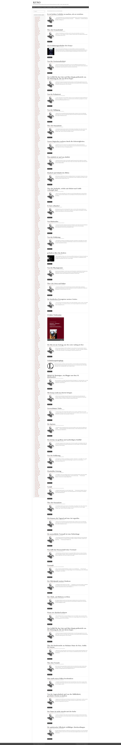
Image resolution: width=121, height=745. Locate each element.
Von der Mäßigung (53, 110)
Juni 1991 (36, 464)
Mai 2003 (36, 305)
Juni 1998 (36, 370)
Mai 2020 (36, 78)
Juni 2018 (36, 103)
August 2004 (37, 288)
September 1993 (37, 434)
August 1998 (37, 368)
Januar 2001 (37, 336)
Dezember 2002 (37, 310)
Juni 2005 (36, 277)
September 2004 (37, 287)
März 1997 (36, 387)
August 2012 (37, 181)
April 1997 (36, 386)
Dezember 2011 (37, 190)
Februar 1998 (37, 375)
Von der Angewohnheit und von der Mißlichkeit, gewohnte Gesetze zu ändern (64, 695)
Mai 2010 (36, 211)
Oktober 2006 (37, 259)
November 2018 (37, 98)
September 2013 (37, 167)
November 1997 (37, 378)
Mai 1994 (36, 425)
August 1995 (37, 408)
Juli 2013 (36, 169)
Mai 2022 (36, 51)
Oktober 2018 (37, 99)
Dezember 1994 (37, 417)
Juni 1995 (36, 410)
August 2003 (37, 301)
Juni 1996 (36, 397)
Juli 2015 (36, 142)
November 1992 (37, 445)
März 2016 (36, 133)
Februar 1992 (37, 455)
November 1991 (37, 458)
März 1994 (36, 427)
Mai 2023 (36, 38)
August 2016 (37, 128)
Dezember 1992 (37, 444)
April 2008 (36, 239)
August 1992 (37, 448)
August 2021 (37, 61)
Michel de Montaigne (50, 15)
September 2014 (37, 153)
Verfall (49, 487)
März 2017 (36, 120)
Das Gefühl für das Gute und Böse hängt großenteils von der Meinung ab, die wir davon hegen (66, 77)
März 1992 (36, 454)
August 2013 (37, 168)
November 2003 (37, 298)
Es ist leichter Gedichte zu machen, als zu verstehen (65, 14)
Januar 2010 (37, 216)
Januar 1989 (37, 496)
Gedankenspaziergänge (55, 360)
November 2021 (37, 58)
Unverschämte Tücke (54, 408)
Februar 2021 (37, 68)
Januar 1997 (37, 389)
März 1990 (36, 480)
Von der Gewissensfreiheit (56, 61)
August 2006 (37, 261)
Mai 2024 (36, 24)
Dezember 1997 (37, 377)
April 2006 (36, 266)
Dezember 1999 (37, 350)
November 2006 (37, 258)
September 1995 (37, 407)
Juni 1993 (36, 437)
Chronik (44, 7)
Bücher (34, 7)
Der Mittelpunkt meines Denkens (59, 581)
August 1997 (37, 381)
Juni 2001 (36, 330)
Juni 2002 (36, 317)
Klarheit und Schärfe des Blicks (58, 173)
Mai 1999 (36, 358)
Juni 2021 (36, 63)
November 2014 (37, 151)
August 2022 (37, 48)
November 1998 (37, 365)
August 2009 (37, 221)
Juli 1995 (36, 409)
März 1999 (36, 360)
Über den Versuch (53, 663)
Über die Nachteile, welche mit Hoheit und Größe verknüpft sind (64, 189)
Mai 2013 (36, 171)
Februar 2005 (37, 281)
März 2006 (36, 267)
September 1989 (37, 487)
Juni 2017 (36, 117)
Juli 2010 (36, 209)
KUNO (36, 2)
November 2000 (37, 338)
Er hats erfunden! (53, 206)
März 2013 (36, 173)
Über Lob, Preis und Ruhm (56, 283)
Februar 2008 (37, 241)
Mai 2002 (36, 318)
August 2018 (37, 101)
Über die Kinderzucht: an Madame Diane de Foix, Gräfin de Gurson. (66, 646)
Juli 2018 (36, 102)
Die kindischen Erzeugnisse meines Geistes (62, 299)
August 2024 (37, 21)
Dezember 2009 (37, 217)
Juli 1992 (36, 449)
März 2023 (36, 40)
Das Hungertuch (39, 7)
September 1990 (37, 474)
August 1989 (37, 488)
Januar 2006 (37, 269)
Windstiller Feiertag (54, 471)
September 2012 (37, 180)
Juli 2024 (36, 22)
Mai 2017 (36, 118)
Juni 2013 (36, 170)
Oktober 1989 (37, 486)
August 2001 (37, 328)
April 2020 (36, 79)
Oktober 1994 (37, 419)
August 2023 (37, 34)
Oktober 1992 (37, 446)
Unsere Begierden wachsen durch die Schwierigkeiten (65, 141)
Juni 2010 (36, 210)
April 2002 (36, 319)
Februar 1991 (37, 468)
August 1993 (37, 435)
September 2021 (37, 60)
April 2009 (36, 226)
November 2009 (37, 218)
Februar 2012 (37, 188)
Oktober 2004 (37, 286)
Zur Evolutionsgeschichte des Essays (59, 45)
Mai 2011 (36, 198)
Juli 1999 (36, 356)
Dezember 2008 (37, 230)
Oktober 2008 (37, 232)
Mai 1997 (36, 385)
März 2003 (36, 307)
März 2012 (36, 187)
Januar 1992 (37, 456)
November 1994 (37, 418)
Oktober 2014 (37, 152)
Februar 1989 (37, 495)
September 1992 (37, 447)
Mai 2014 (36, 158)
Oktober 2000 (37, 339)
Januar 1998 (37, 376)
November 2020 (37, 71)
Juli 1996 (36, 396)
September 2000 (37, 340)
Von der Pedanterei (54, 94)
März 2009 (36, 227)
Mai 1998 (36, 371)
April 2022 (36, 52)
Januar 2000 (37, 349)
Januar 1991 (37, 469)
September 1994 (37, 420)
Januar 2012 (37, 189)
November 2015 (37, 138)
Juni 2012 (36, 183)
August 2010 (37, 208)
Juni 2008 (36, 237)
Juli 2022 (36, 49)
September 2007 (37, 247)
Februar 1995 (37, 415)
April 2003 (36, 306)
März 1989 (36, 494)
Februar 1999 (37, 361)
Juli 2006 (36, 262)
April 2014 (36, 159)
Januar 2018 (37, 109)
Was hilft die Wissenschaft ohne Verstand (61, 550)
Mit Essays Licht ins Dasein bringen (59, 393)
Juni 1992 (36, 450)
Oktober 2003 (37, 299)
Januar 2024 (37, 29)
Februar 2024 (37, 28)
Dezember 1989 (37, 484)
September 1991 (37, 460)
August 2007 (37, 248)
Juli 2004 (36, 289)
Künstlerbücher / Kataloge (51, 7)
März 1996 (36, 400)
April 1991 (36, 466)
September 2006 (37, 260)
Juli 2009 (36, 222)
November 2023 (37, 31)
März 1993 (36, 440)
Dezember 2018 (37, 97)
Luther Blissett (50, 316)
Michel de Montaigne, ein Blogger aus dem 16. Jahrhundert (63, 376)
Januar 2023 (37, 42)
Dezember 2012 (37, 177)
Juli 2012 (36, 182)
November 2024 (37, 18)
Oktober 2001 (37, 326)
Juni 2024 (36, 23)
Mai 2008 (36, 238)
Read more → (50, 41)
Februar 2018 (37, 108)
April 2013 (36, 172)
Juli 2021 (36, 62)
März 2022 (36, 53)
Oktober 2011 (37, 192)
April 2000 (36, 346)
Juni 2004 (36, 290)
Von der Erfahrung (53, 237)
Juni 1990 (36, 477)
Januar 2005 (37, 282)
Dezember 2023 (37, 30)
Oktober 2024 (37, 19)
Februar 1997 (37, 388)
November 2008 (37, 231)
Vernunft (50, 565)
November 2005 (37, 271)
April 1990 (36, 479)
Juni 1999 (36, 357)
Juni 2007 (36, 250)
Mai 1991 (36, 465)
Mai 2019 (36, 91)
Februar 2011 (37, 201)
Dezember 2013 (37, 163)
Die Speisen (51, 424)
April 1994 (36, 426)
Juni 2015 (36, 143)
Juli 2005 (36, 276)
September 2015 (37, 140)
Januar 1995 (37, 416)
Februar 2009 (37, 228)
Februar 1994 (37, 428)
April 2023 (36, 39)
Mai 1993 (36, 438)
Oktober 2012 (37, 179)
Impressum (59, 7)
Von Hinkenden (52, 221)
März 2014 (36, 160)
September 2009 (37, 220)
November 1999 (37, 351)
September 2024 (37, 20)
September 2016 (37, 127)
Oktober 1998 (37, 366)
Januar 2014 (37, 162)
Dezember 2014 (37, 150)
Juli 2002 (36, 316)
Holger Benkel (49, 254)
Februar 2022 (37, 54)
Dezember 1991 (37, 457)
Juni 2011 (36, 197)
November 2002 (37, 311)
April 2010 (36, 212)
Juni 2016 (36, 130)
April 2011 (36, 199)
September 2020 (37, 73)
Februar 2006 (37, 268)
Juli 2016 (36, 129)
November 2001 (37, 325)
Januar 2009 (37, 229)
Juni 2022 (36, 50)
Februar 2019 (37, 94)
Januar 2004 (37, 296)
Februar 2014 (37, 161)
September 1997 (37, 380)
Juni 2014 (36, 157)
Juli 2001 (36, 329)
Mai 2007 (36, 251)
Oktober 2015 (37, 139)
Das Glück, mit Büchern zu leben (58, 597)
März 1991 (36, 467)
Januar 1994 (37, 429)
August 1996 (37, 395)
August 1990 (37, 475)
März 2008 (36, 240)
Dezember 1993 (37, 430)
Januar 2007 (37, 256)
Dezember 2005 (37, 270)
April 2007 (36, 252)
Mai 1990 (36, 478)
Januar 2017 (37, 122)
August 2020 (37, 74)
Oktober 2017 (37, 112)
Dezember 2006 (37, 257)
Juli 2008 (36, 236)
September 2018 (37, 100)
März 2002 (36, 320)
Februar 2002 (37, 321)
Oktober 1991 (37, 459)
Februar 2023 (37, 41)
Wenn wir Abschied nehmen (57, 612)
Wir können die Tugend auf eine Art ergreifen (63, 518)
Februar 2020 (37, 81)
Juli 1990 (36, 476)
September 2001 (37, 327)
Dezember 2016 (37, 123)
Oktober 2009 (37, 219)
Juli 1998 (36, 369)
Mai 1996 (36, 398)
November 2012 (37, 178)
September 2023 (37, 33)
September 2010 (37, 207)
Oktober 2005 (37, 272)
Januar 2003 (37, 309)
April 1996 (36, 399)
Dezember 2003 (37, 297)
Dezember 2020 (37, 70)
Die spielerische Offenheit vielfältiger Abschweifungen (66, 727)
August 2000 (37, 341)
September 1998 (37, 367)
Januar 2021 (37, 69)
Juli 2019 (36, 89)
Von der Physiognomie (55, 268)
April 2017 (36, 119)
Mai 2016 (36, 131)
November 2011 (37, 191)
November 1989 (37, 485)
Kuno (48, 300)
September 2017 (37, 113)
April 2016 (36, 132)
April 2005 (36, 279)
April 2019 (36, 92)
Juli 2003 (36, 302)
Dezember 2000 (37, 337)
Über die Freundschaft (55, 30)
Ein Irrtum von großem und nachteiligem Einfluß (64, 440)
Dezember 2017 (37, 110)
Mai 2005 (36, 278)
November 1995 (37, 405)
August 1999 (37, 355)
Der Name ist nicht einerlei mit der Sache (61, 711)
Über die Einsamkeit (54, 126)
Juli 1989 (36, 489)
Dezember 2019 (37, 83)
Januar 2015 (37, 149)
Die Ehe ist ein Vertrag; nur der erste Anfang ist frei (65, 345)
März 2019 (36, 93)
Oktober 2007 (37, 246)
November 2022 (37, 44)
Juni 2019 (36, 90)
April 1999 (36, 359)
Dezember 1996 (37, 390)
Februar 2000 (37, 348)
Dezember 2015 (37, 137)
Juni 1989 (36, 490)
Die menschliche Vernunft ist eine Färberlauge (63, 534)
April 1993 (36, 439)
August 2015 (37, 141)
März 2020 (36, 80)
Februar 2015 (37, 148)
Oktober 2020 (37, 72)
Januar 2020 (37, 82)
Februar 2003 (37, 308)
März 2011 (36, 200)
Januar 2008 (37, 242)
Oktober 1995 (37, 406)
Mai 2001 (36, 331)
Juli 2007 (36, 249)
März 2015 (36, 147)
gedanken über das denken (56, 253)
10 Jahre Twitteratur (54, 315)
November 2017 (37, 111)
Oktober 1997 (37, 379)
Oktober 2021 (37, 59)
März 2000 (36, 347)
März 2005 (36, 280)
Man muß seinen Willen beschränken (60, 678)
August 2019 (37, 88)
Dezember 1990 (37, 470)
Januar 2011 (37, 202)
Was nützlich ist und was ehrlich (58, 157)
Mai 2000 (36, 345)
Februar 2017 (37, 121)
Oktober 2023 (37, 32)
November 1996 (37, 391)
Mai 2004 (36, 291)
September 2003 (37, 300)
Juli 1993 (36, 436)
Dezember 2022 (37, 43)
